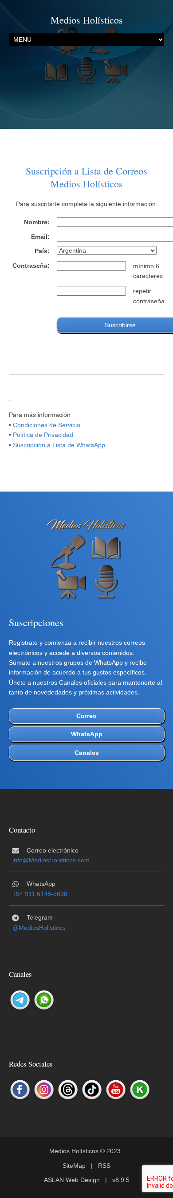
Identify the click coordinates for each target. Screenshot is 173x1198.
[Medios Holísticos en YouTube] (116, 1090)
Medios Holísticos (87, 19)
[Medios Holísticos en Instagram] (44, 1090)
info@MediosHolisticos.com (51, 860)
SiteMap (74, 1165)
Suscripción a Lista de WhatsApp (59, 444)
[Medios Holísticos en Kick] (140, 1090)
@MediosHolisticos (39, 927)
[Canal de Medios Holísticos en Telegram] (20, 1000)
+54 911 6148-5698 (39, 893)
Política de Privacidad (43, 434)
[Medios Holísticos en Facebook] (20, 1090)
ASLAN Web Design (72, 1179)
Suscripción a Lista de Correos (86, 170)
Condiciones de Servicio (46, 424)
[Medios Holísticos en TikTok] (92, 1090)
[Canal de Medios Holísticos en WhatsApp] (44, 1000)
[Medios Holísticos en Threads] (68, 1090)
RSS (104, 1165)
